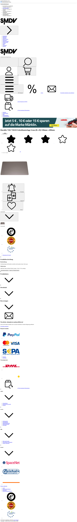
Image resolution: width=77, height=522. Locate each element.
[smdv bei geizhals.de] (11, 475)
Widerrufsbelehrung (6, 423)
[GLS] (11, 378)
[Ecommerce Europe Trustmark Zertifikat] (11, 253)
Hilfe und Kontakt (6, 441)
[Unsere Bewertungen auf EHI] (11, 244)
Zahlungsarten (5, 421)
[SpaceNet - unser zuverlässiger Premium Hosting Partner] (11, 466)
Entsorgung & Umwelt (7, 255)
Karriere (4, 405)
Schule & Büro (5, 42)
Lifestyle (4, 46)
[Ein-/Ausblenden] (9, 216)
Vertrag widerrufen (6, 443)
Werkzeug (4, 38)
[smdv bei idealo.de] (11, 484)
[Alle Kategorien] (9, 80)
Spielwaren (5, 40)
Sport (4, 44)
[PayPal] (11, 338)
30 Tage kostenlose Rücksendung (23, 110)
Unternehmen (5, 403)
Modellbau (5, 37)
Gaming (4, 43)
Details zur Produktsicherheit (14, 270)
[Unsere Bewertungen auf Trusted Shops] (11, 235)
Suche (4, 10)
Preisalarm (22, 191)
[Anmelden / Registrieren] (9, 74)
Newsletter (5, 425)
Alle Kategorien (5, 14)
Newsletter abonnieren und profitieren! (67, 92)
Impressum (5, 490)
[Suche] (27, 62)
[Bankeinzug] (11, 355)
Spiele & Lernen (6, 41)
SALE (42, 92)
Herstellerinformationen (4, 270)
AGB (4, 488)
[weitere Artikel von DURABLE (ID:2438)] (5, 134)
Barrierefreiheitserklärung (7, 491)
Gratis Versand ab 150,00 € (22, 101)
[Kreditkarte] (11, 347)
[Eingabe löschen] (9, 62)
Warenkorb (5, 12)
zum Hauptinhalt (6, 8)
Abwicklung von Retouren (7, 442)
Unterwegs (5, 45)
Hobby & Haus (5, 39)
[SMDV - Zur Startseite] (8, 25)
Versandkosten (5, 422)
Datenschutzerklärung (6, 489)
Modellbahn (5, 36)
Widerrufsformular (6, 424)
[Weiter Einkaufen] (9, 30)
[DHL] (11, 369)
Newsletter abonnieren (4, 326)
